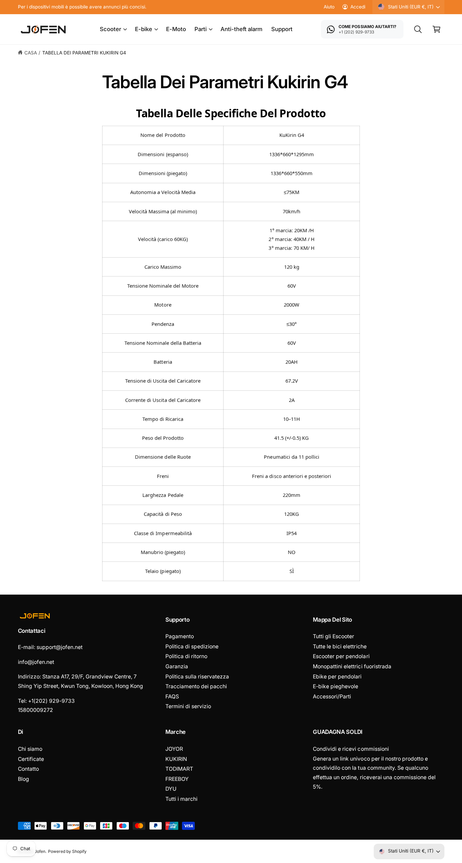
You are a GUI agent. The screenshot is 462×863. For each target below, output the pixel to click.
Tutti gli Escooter (333, 636)
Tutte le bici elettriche (339, 646)
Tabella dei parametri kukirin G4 (84, 52)
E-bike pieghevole (335, 686)
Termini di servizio (188, 706)
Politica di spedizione (191, 646)
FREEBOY (177, 779)
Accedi (357, 6)
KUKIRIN (176, 759)
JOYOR (174, 749)
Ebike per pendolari (337, 676)
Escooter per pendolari (341, 656)
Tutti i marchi (181, 799)
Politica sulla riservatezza (197, 676)
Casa (30, 52)
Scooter (110, 29)
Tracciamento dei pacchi (196, 686)
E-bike (143, 29)
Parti (200, 29)
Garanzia (176, 666)
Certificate (31, 759)
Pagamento (179, 636)
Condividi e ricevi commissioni (351, 749)
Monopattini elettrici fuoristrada (352, 666)
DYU (171, 789)
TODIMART (179, 769)
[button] (113, 29)
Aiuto (329, 6)
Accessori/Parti (332, 696)
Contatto (28, 769)
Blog (23, 779)
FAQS (172, 696)
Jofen (39, 851)
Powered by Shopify (67, 851)
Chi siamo (30, 749)
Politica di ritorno (186, 656)
